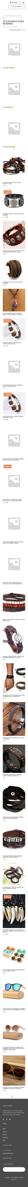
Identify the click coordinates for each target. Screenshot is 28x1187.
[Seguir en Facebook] (3, 1119)
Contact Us (5, 1137)
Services (5, 1131)
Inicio (4, 15)
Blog (4, 1140)
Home (4, 1128)
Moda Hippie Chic (10, 15)
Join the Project (17, 6)
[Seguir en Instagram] (10, 1119)
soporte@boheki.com (8, 1153)
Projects (5, 1134)
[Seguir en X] (6, 1119)
